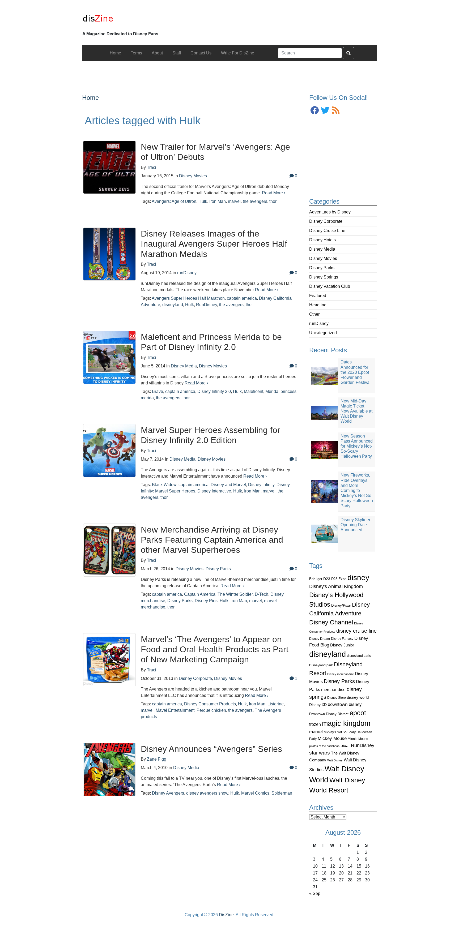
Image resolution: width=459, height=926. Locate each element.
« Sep (314, 893)
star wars (319, 753)
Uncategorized (323, 333)
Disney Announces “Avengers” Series (211, 749)
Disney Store (336, 697)
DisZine (226, 914)
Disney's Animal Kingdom (336, 586)
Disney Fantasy (342, 639)
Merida (271, 391)
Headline (317, 305)
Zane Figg (156, 759)
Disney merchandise (340, 674)
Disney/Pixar (341, 605)
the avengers (255, 201)
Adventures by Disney (330, 212)
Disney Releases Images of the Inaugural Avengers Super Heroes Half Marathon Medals (214, 244)
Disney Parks (321, 267)
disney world (358, 697)
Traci (151, 167)
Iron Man (217, 201)
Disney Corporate (325, 221)
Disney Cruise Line (327, 230)
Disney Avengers (168, 793)
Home (90, 97)
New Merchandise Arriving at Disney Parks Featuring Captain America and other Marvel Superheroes (212, 540)
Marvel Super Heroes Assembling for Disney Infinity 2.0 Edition (210, 435)
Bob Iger (315, 579)
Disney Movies (323, 258)
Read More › (273, 193)
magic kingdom (346, 723)
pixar (345, 745)
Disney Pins (206, 600)
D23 (326, 579)
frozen (315, 724)
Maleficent (253, 391)
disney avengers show (207, 793)
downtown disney (345, 704)
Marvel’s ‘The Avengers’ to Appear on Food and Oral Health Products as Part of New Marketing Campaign (214, 650)
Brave (157, 391)
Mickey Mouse (332, 738)
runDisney (319, 323)
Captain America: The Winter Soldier (218, 594)
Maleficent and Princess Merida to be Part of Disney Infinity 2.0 (211, 342)
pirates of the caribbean (324, 746)
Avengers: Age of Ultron (174, 201)
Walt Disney (335, 760)
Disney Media (322, 249)
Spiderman (281, 793)
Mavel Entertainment (175, 710)
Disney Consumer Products (210, 704)
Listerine (275, 704)
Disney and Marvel (228, 484)
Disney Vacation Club (329, 286)
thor (273, 201)
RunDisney (362, 745)
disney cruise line (356, 631)
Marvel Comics (255, 793)
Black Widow (164, 484)
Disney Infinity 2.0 (214, 391)
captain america (242, 298)
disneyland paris (359, 655)
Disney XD (318, 704)
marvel (316, 731)
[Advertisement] (229, 73)
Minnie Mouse (358, 739)
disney (358, 577)
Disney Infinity (261, 484)
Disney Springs (323, 277)
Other (314, 314)
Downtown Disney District (328, 714)
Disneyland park (321, 665)
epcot (358, 713)
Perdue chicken (211, 710)
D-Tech (261, 594)
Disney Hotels (322, 240)
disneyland (327, 654)
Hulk (202, 201)
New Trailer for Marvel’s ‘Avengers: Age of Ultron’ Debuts (215, 152)
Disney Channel (331, 622)
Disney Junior (342, 645)
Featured (317, 295)
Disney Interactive (214, 491)
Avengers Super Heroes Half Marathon (188, 298)
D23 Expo (338, 579)
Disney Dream (319, 639)
